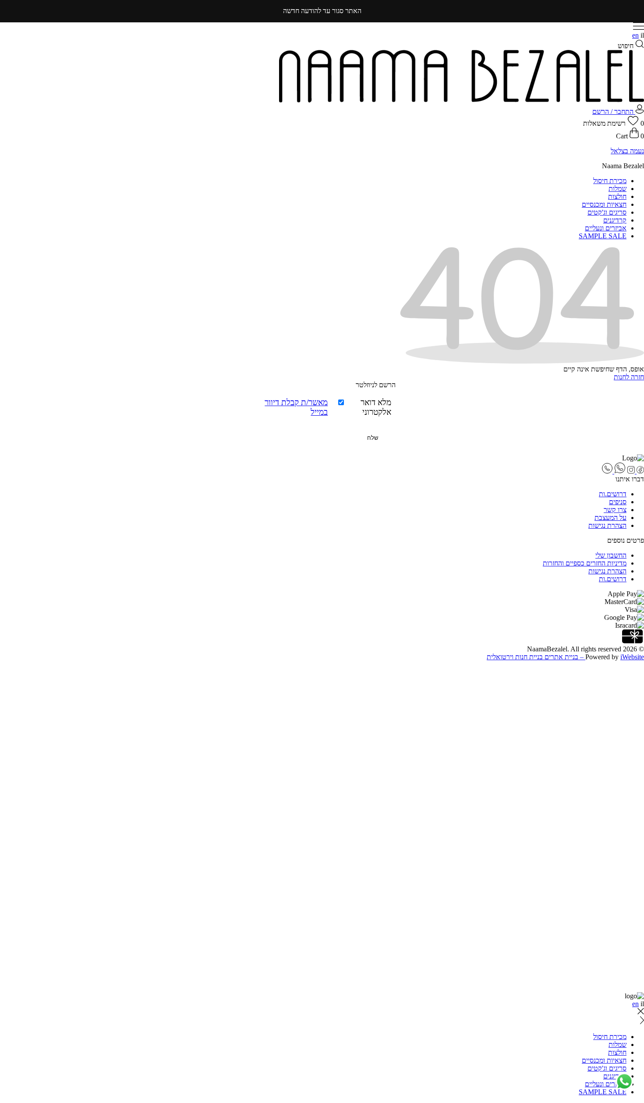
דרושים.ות (612, 494)
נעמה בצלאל (627, 151)
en (635, 35)
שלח (372, 438)
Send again (628, 749)
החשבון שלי (610, 555)
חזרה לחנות (629, 377)
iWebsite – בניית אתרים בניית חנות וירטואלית (565, 657)
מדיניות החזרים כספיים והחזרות (584, 563)
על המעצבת (610, 517)
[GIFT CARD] (633, 641)
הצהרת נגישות (607, 525)
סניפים (617, 502)
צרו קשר (615, 509)
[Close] (640, 667)
